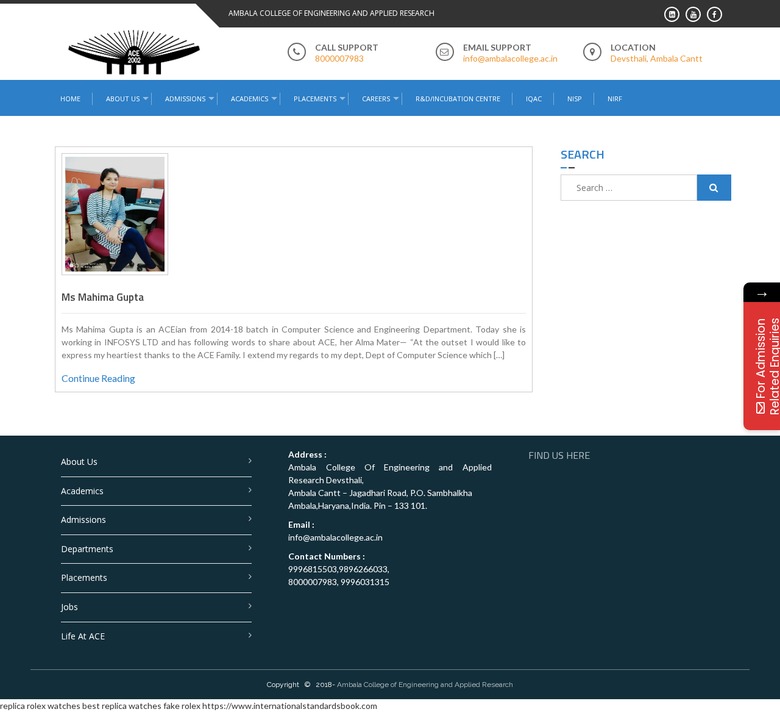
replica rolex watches (40, 705)
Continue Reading (98, 378)
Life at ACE (83, 636)
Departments (87, 549)
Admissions (83, 519)
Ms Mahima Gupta (103, 297)
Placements (315, 98)
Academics (82, 491)
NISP (574, 98)
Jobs (69, 607)
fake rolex (181, 705)
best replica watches (121, 705)
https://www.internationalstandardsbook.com (289, 705)
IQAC (534, 98)
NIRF (615, 98)
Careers (376, 98)
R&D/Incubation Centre (458, 98)
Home (70, 98)
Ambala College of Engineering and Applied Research (425, 684)
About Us (79, 461)
